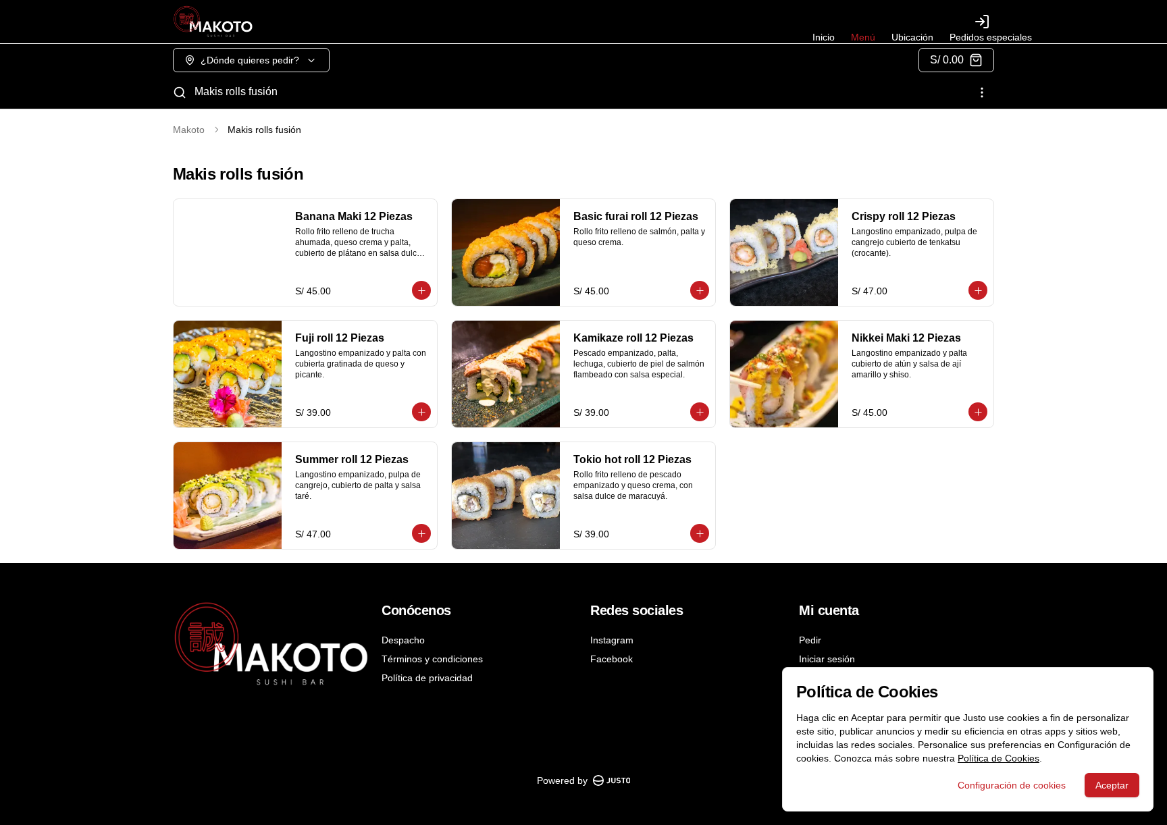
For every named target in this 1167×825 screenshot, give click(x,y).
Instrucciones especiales (673, 293)
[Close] (998, 213)
